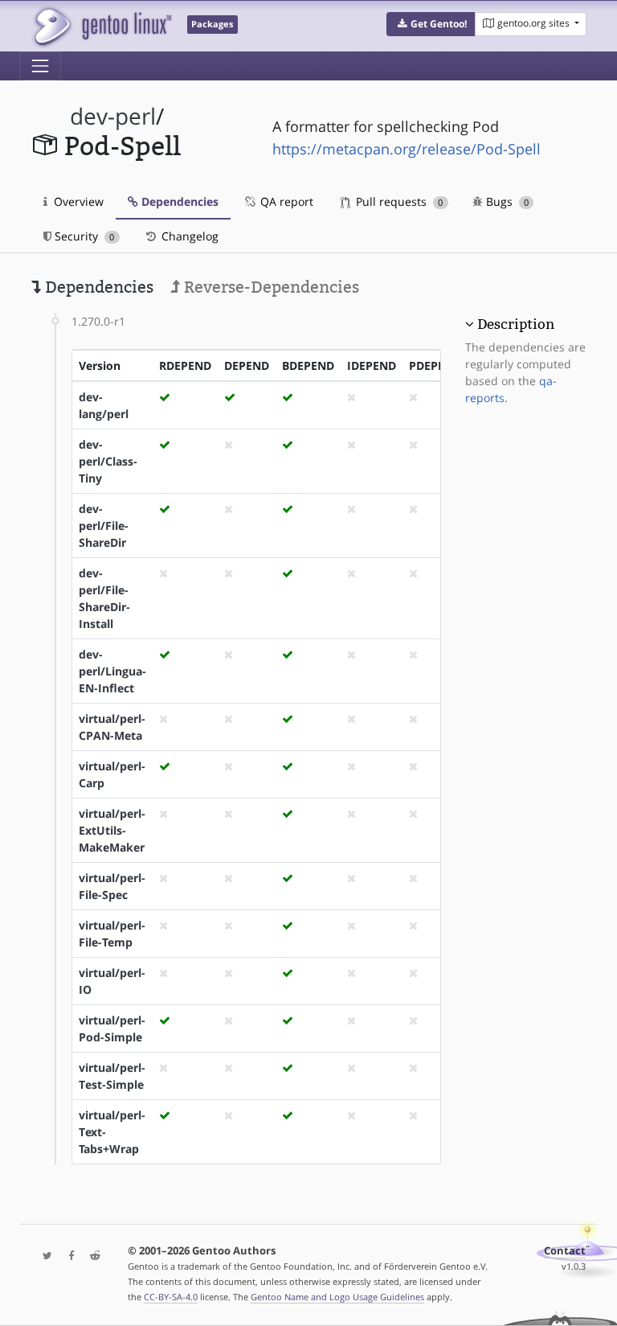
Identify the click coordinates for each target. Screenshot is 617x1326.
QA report (285, 201)
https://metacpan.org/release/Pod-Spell (406, 148)
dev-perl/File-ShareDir (104, 525)
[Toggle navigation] (40, 65)
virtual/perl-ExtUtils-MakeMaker (112, 830)
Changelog (188, 236)
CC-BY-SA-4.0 (171, 1297)
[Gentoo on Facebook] (67, 1256)
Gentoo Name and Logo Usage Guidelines (337, 1297)
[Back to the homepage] (101, 26)
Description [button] (515, 324)
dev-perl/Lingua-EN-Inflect (112, 671)
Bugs (506, 201)
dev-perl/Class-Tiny (108, 461)
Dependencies (178, 201)
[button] (431, 24)
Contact (565, 1251)
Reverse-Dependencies (269, 287)
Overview (77, 201)
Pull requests (398, 201)
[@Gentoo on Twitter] (43, 1256)
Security (82, 236)
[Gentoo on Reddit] (91, 1256)
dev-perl (113, 116)
